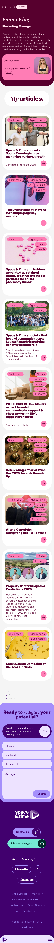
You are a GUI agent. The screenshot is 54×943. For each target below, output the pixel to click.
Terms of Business (36, 905)
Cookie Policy (18, 899)
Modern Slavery (34, 899)
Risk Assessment (17, 905)
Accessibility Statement (27, 911)
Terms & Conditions (19, 894)
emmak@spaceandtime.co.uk (17, 68)
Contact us (22, 831)
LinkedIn (8, 73)
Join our (22, 843)
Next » (11, 698)
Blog (10, 7)
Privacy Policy (37, 894)
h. (32, 927)
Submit (42, 794)
